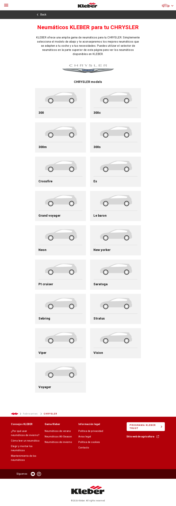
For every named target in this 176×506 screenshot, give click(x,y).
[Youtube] (33, 474)
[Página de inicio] (87, 5)
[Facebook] (39, 474)
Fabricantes (31, 414)
